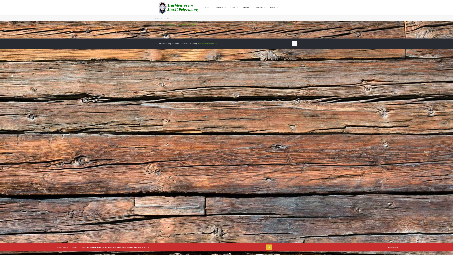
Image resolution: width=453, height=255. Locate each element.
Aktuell (166, 19)
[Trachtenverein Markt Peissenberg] (178, 7)
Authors (194, 24)
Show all (292, 24)
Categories (171, 24)
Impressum (213, 44)
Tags (183, 24)
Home (157, 19)
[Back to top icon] (294, 43)
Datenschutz (203, 44)
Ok (269, 247)
